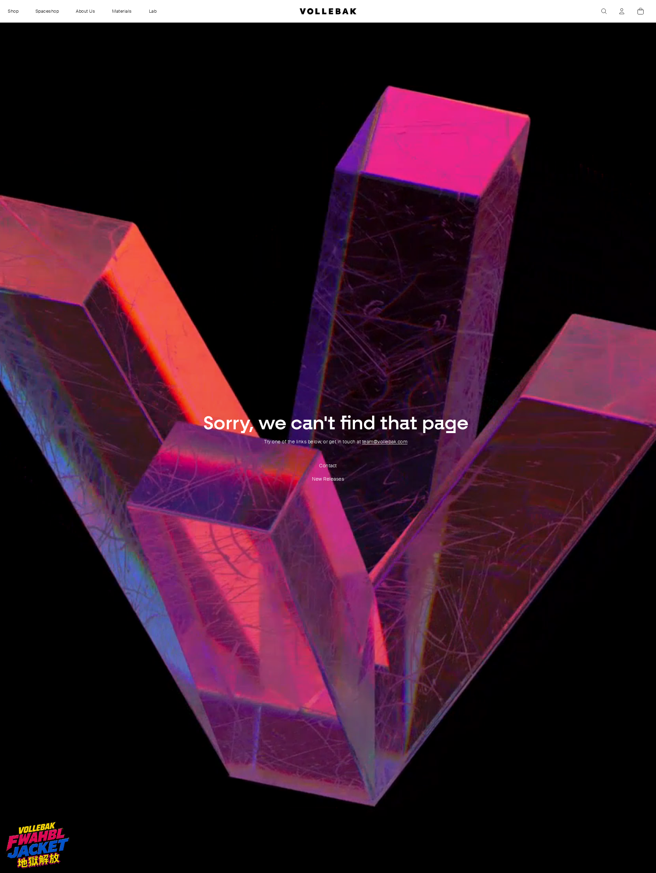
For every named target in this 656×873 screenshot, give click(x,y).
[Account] (621, 11)
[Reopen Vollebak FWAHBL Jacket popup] (37, 845)
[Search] (604, 11)
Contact (328, 465)
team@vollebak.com (385, 442)
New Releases (328, 479)
